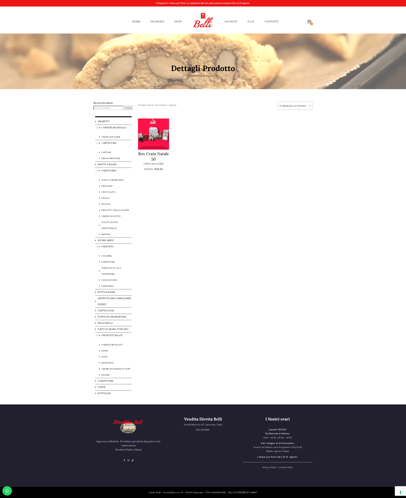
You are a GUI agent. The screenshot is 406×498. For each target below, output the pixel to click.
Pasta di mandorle (113, 180)
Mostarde (108, 363)
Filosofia (157, 21)
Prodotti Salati (112, 335)
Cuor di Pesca (110, 280)
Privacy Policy (269, 467)
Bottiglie (104, 393)
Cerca (128, 107)
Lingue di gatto (111, 216)
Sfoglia (106, 204)
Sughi (105, 350)
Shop (178, 21)
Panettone (108, 262)
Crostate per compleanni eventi (114, 301)
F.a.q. (251, 21)
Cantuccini (109, 143)
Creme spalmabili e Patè (116, 369)
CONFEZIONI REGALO (114, 127)
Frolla (106, 198)
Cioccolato (108, 192)
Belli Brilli (105, 323)
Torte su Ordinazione (112, 316)
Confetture (105, 381)
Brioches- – (108, 186)
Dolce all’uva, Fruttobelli (110, 225)
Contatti (271, 21)
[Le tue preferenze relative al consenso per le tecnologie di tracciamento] (400, 492)
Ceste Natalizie (154, 163)
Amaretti (103, 121)
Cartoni (106, 152)
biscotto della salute (115, 210)
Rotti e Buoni (106, 292)
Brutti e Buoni (107, 164)
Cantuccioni (106, 310)
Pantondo (108, 286)
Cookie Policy (286, 467)
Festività (108, 246)
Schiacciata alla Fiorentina (111, 271)
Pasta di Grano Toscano (113, 329)
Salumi (105, 375)
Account (230, 21)
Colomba (107, 256)
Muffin (106, 234)
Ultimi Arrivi (106, 240)
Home (136, 21)
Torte (102, 387)
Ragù (104, 357)
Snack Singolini (111, 158)
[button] (295, 106)
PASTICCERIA (109, 170)
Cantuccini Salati (112, 344)
